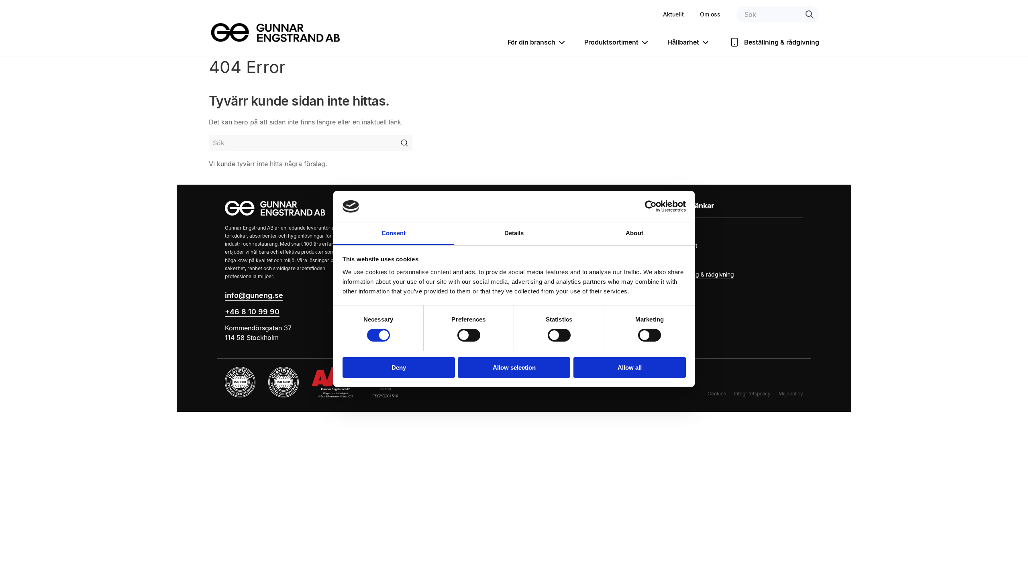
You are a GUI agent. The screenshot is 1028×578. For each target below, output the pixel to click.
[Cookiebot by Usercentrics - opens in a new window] (651, 206)
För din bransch (531, 42)
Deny (399, 367)
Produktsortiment (611, 42)
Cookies (717, 394)
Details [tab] (514, 233)
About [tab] (634, 233)
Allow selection (514, 367)
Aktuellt (673, 14)
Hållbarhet (683, 42)
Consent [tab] (393, 233)
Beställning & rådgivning (781, 42)
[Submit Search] (404, 143)
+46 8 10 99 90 (252, 311)
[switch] (468, 335)
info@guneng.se (254, 295)
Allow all (630, 367)
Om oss (710, 14)
